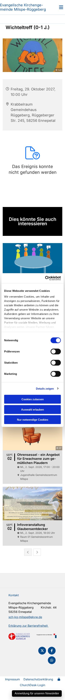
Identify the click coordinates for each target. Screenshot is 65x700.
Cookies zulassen (32, 399)
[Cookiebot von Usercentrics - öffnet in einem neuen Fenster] (46, 278)
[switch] (56, 351)
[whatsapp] (52, 660)
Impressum (12, 679)
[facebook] (52, 650)
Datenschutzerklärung (38, 679)
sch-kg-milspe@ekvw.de (25, 617)
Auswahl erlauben (32, 409)
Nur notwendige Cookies (32, 419)
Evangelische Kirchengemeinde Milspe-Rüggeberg (23, 7)
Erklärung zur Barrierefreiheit (28, 625)
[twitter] (42, 650)
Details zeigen (45, 388)
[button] (57, 7)
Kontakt (13, 595)
